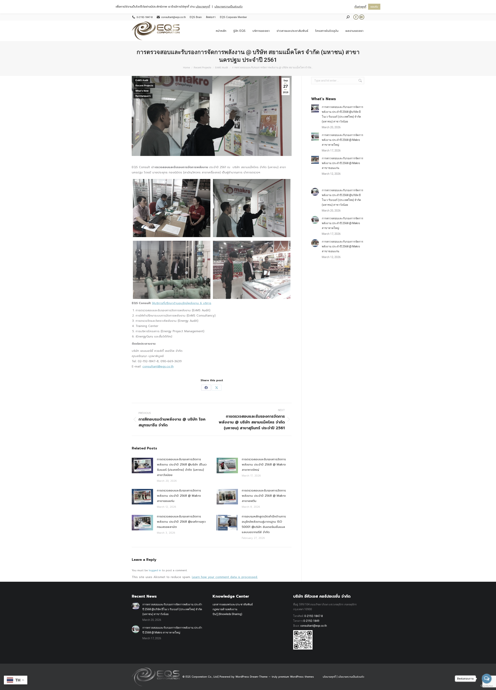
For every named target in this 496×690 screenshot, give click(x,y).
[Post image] (142, 465)
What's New (141, 90)
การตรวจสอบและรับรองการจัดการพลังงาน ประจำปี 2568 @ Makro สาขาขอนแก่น (179, 495)
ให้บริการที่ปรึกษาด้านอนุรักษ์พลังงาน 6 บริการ (181, 303)
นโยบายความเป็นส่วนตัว (351, 677)
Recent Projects (144, 85)
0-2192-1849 (311, 620)
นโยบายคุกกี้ (329, 677)
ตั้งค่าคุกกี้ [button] (360, 7)
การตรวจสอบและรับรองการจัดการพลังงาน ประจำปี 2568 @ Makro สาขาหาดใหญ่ (264, 464)
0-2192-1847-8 (313, 616)
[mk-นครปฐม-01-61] (171, 208)
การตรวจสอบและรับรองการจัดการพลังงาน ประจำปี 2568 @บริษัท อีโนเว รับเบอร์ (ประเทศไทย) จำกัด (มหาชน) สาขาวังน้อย (182, 467)
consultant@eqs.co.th (158, 366)
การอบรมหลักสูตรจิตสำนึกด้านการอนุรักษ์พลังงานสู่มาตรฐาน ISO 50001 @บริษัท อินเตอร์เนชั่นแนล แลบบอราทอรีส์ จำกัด (264, 524)
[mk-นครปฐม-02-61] (251, 208)
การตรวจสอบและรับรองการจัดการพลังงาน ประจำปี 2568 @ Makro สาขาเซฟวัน (264, 495)
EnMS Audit (141, 80)
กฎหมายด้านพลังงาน (225, 609)
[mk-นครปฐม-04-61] (251, 270)
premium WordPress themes (296, 677)
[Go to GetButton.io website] (486, 686)
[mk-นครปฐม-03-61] (171, 270)
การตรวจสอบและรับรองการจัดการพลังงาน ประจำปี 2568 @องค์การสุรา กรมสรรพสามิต (181, 521)
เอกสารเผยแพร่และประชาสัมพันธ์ (233, 604)
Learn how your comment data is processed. (225, 577)
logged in (155, 570)
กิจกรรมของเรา (143, 96)
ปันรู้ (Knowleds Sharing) (227, 614)
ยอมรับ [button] (374, 7)
